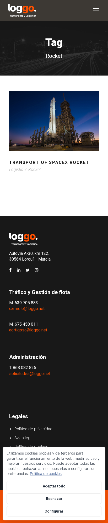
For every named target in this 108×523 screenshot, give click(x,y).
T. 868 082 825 (22, 367)
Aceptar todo (54, 486)
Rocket (34, 169)
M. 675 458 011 (23, 324)
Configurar (54, 511)
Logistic (16, 169)
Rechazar (54, 499)
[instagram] (37, 270)
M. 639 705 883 (23, 302)
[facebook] (10, 270)
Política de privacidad (33, 429)
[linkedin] (18, 270)
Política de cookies (46, 473)
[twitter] (28, 270)
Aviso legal (23, 437)
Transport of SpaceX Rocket (49, 162)
